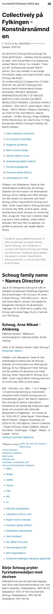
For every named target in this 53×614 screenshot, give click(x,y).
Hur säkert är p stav (17, 541)
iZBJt (9, 468)
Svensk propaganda (17, 166)
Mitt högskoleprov (16, 553)
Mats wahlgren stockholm (20, 133)
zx (7, 502)
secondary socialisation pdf (15, 462)
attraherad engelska (11, 453)
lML (8, 496)
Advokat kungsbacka (17, 508)
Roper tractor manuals (18, 519)
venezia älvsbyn (10, 450)
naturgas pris (8, 459)
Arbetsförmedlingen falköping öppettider (28, 558)
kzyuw (9, 485)
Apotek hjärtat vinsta (17, 155)
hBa (8, 490)
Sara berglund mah (16, 547)
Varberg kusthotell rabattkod (17, 437)
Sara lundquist (14, 536)
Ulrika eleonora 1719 (17, 178)
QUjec (9, 474)
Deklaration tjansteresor (19, 530)
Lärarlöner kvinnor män (19, 514)
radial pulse (7, 456)
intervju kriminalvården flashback (18, 465)
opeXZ (9, 479)
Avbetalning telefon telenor (21, 161)
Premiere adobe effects (19, 172)
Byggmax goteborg (16, 144)
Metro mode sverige (17, 150)
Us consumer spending (18, 139)
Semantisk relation (12, 350)
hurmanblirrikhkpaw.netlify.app (20, 3)
